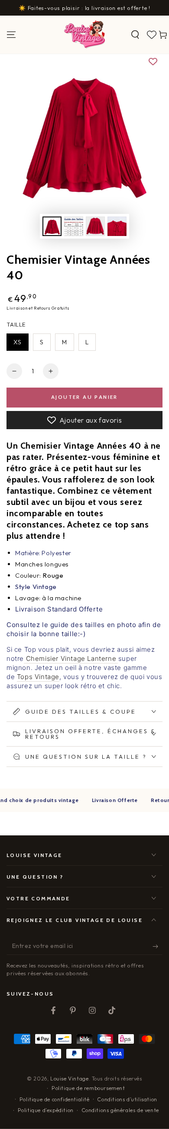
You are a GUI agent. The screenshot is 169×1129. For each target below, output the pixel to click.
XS (17, 342)
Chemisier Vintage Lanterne (70, 658)
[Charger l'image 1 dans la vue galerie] (52, 226)
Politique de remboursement (88, 1088)
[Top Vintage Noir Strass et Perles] (117, 658)
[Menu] (11, 34)
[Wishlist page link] (151, 34)
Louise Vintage (69, 1078)
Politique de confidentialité (55, 1099)
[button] (135, 34)
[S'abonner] (157, 946)
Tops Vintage (38, 677)
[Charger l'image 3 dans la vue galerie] (95, 226)
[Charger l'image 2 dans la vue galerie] (73, 226)
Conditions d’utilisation (127, 1099)
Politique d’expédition (46, 1110)
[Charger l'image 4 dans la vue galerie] (117, 226)
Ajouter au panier (84, 397)
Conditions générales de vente (120, 1110)
